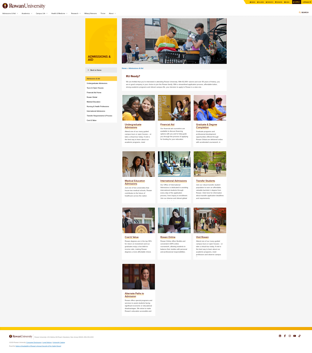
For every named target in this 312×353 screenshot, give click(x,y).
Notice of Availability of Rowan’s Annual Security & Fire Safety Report (38, 346)
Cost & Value (91, 120)
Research (74, 13)
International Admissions (96, 111)
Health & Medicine (58, 13)
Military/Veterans (90, 13)
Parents (270, 2)
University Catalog (59, 342)
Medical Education (93, 102)
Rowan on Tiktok (299, 336)
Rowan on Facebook (284, 336)
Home (124, 68)
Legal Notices (47, 342)
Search (304, 12)
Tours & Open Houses (95, 88)
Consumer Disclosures (33, 342)
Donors (279, 2)
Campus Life (40, 13)
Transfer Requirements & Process (99, 115)
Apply (297, 2)
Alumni (261, 2)
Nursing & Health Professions (98, 106)
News (253, 2)
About (111, 13)
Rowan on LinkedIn (280, 336)
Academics (26, 13)
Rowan (306, 2)
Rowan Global (92, 97)
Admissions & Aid (9, 13)
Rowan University (27, 6)
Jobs (287, 2)
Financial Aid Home (94, 92)
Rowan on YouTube (294, 336)
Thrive (103, 13)
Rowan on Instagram (289, 336)
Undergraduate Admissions (97, 83)
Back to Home (95, 70)
